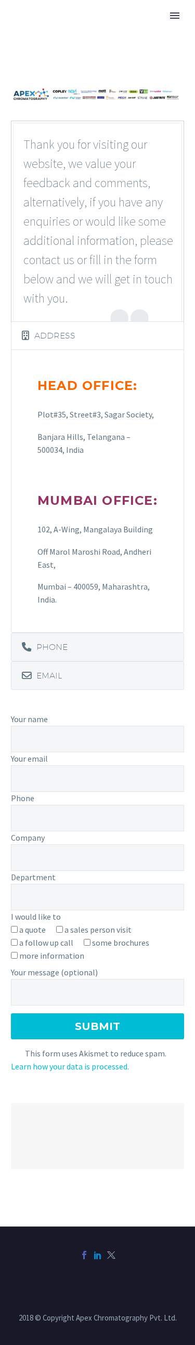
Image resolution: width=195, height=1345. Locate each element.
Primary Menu (174, 15)
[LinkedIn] (98, 1255)
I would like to (36, 916)
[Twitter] (111, 1255)
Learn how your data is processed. (70, 1066)
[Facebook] (84, 1255)
